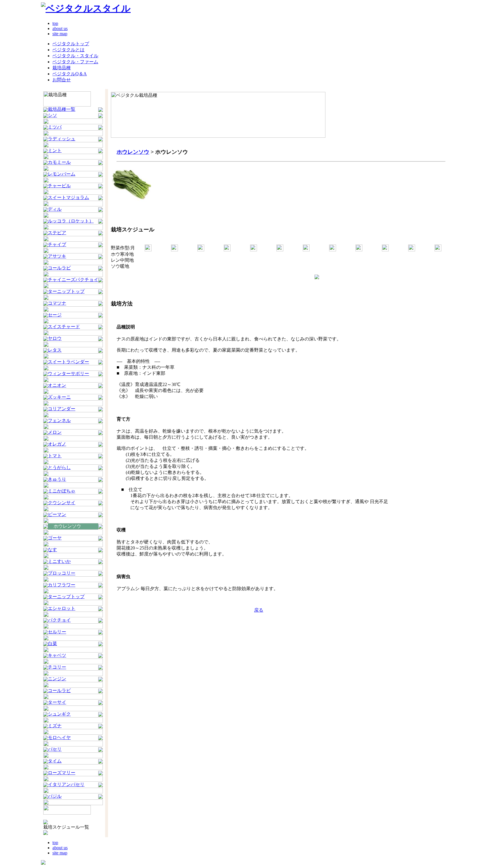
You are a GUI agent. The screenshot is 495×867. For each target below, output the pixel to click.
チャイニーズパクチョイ (73, 279)
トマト (55, 455)
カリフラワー (61, 584)
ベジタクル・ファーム (75, 61)
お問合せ (61, 79)
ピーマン (57, 514)
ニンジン (57, 678)
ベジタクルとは (68, 49)
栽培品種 (61, 67)
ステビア (57, 232)
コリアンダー (61, 408)
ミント (55, 150)
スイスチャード (64, 326)
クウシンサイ (61, 502)
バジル (55, 796)
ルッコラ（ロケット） (71, 220)
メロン (55, 432)
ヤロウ (55, 338)
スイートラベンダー (68, 361)
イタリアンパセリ (66, 784)
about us (60, 28)
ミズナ (55, 725)
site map (59, 33)
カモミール (59, 162)
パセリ (55, 749)
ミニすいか (59, 561)
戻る (258, 610)
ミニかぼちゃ (61, 490)
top (55, 23)
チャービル (59, 185)
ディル (55, 209)
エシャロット (61, 608)
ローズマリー (61, 772)
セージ (55, 314)
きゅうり (57, 479)
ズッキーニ (59, 397)
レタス (55, 350)
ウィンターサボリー (68, 373)
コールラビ (59, 267)
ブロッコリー (61, 573)
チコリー (57, 667)
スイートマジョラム (68, 197)
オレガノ (57, 444)
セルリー (57, 631)
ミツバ (55, 127)
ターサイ (57, 702)
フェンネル (59, 420)
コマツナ (57, 303)
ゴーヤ (55, 537)
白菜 (52, 643)
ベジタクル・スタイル (75, 55)
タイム (55, 760)
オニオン (57, 385)
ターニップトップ (66, 291)
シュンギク (59, 714)
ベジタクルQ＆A (69, 73)
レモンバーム (61, 174)
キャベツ (57, 655)
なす (52, 549)
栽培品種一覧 (61, 109)
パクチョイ (59, 620)
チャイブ (57, 244)
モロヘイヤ (59, 737)
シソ (52, 115)
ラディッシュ (61, 138)
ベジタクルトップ (70, 43)
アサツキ (57, 256)
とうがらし (59, 467)
